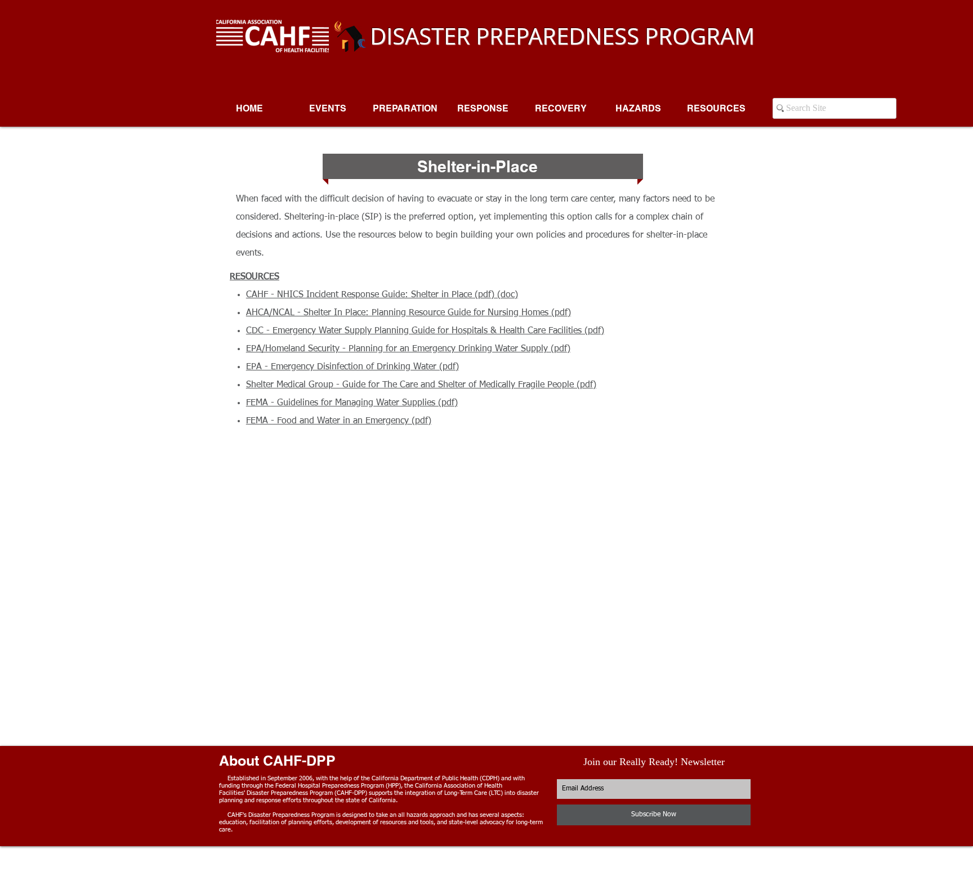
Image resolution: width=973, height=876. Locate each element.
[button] (405, 109)
